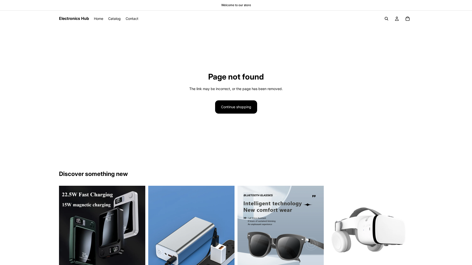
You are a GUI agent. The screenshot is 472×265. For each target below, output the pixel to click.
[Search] (386, 18)
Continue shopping (236, 107)
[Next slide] (138, 229)
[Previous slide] (66, 229)
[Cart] (407, 18)
